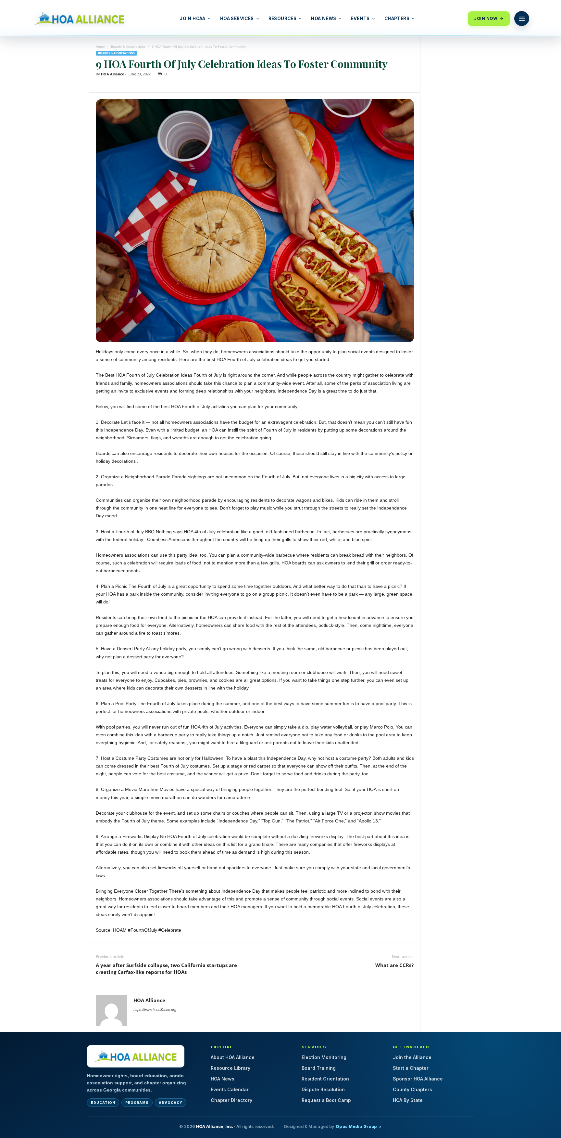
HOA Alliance (112, 73)
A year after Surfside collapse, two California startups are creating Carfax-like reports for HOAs (166, 968)
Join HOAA (193, 18)
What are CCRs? (394, 965)
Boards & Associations (128, 46)
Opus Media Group (356, 1126)
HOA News (323, 18)
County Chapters (412, 1089)
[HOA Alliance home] (135, 1056)
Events (360, 18)
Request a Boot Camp (326, 1100)
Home (100, 46)
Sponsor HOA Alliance (418, 1078)
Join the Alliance (412, 1057)
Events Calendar (230, 1089)
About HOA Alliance (233, 1057)
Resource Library (230, 1068)
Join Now (485, 18)
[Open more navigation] (521, 18)
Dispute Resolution (323, 1089)
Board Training (319, 1068)
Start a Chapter (411, 1068)
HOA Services (237, 18)
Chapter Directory (231, 1100)
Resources (282, 18)
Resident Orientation (325, 1078)
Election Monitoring (324, 1057)
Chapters (396, 18)
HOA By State (408, 1100)
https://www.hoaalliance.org (154, 1010)
